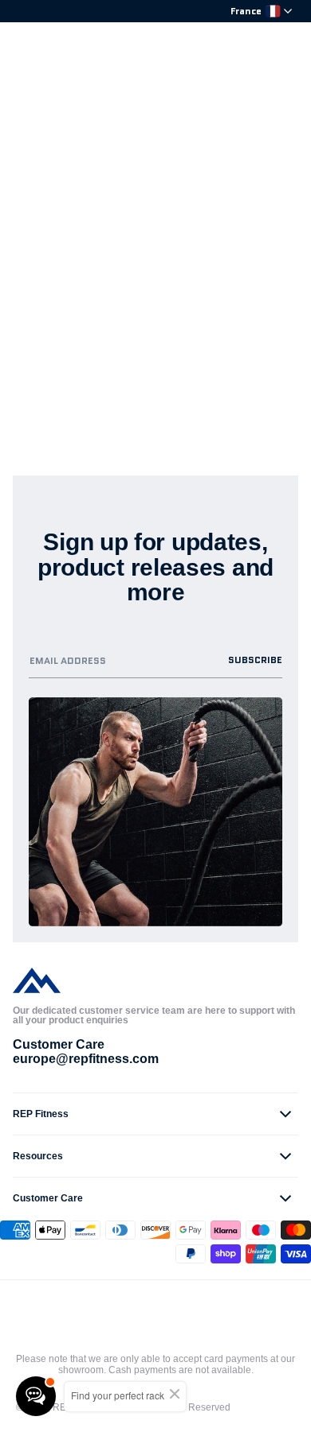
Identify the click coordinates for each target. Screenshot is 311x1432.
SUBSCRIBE (255, 659)
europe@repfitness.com (86, 1058)
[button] (155, 1114)
